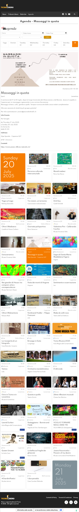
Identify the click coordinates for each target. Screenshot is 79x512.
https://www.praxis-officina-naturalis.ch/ (15, 147)
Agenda (31, 14)
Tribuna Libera (13, 14)
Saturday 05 (66, 44)
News (4, 14)
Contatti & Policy (51, 497)
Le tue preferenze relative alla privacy (46, 510)
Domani (13, 43)
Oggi (5, 43)
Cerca (47, 37)
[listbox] (11, 37)
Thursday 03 (46, 44)
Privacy (75, 497)
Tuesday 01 (23, 44)
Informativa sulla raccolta (24, 510)
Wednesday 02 (34, 44)
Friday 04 (56, 44)
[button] (66, 502)
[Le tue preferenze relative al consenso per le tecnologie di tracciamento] (76, 510)
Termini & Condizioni (65, 497)
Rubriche (23, 14)
